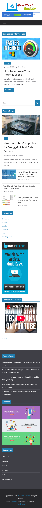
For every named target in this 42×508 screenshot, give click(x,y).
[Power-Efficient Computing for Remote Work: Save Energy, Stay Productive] (9, 176)
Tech (6, 138)
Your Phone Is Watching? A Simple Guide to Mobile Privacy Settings (19, 187)
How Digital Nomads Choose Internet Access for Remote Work (27, 200)
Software (5, 230)
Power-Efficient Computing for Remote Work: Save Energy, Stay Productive (27, 174)
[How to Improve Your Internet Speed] (21, 49)
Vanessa (20, 155)
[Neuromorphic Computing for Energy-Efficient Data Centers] (21, 125)
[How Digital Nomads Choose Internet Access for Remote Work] (9, 201)
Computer (5, 219)
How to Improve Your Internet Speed (17, 72)
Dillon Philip (21, 67)
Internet (7, 63)
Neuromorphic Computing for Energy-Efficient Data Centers (20, 147)
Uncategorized (7, 237)
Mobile (4, 226)
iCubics (4, 339)
